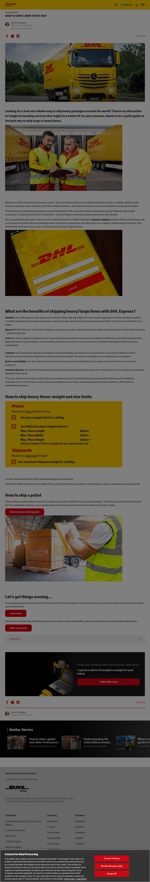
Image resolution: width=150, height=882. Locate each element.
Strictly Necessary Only (111, 866)
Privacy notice (69, 879)
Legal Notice (81, 879)
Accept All (111, 874)
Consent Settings (112, 858)
